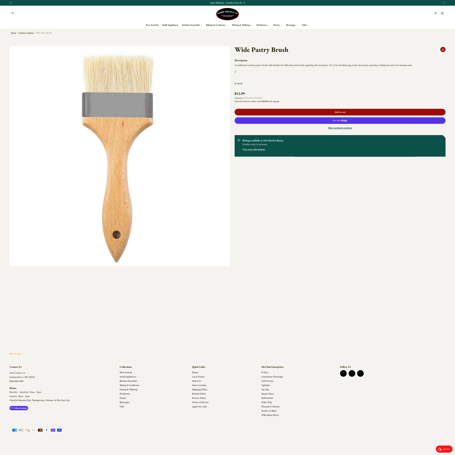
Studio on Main (268, 411)
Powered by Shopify (437, 430)
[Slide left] (10, 2)
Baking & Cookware (215, 24)
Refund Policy (199, 394)
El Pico (264, 372)
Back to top (14, 353)
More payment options (340, 127)
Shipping (239, 98)
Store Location (199, 385)
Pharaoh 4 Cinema (270, 406)
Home (13, 33)
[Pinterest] (360, 373)
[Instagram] (352, 373)
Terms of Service (200, 402)
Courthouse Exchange (272, 377)
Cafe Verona (267, 381)
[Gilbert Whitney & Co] (227, 14)
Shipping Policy (199, 389)
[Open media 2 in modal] (119, 156)
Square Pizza (267, 394)
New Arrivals (152, 24)
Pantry (276, 24)
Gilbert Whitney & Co (417, 430)
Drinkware (262, 24)
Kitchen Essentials (191, 24)
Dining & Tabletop (241, 24)
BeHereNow (267, 398)
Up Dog (265, 389)
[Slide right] (444, 2)
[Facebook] (343, 373)
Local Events (198, 377)
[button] (12, 13)
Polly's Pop (266, 402)
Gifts (304, 24)
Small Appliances (170, 24)
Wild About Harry (270, 415)
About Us (196, 381)
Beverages (291, 24)
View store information (253, 149)
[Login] (435, 13)
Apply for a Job (199, 406)
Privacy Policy (199, 398)
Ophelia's (265, 385)
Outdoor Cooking (26, 33)
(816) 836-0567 (16, 381)
